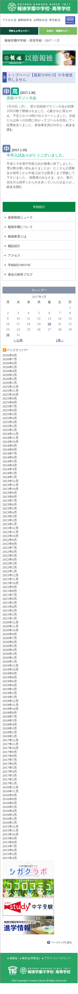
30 (8, 335)
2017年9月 (9, 752)
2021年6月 (9, 598)
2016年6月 (9, 803)
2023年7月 (9, 500)
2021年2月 (9, 614)
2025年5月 (9, 414)
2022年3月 (9, 563)
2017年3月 (9, 775)
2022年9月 (9, 540)
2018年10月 (10, 708)
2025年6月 (9, 410)
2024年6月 (9, 457)
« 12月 (18, 340)
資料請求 (23, 19)
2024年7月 (9, 453)
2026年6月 (9, 363)
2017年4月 (9, 771)
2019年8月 (9, 677)
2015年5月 (9, 854)
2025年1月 (9, 430)
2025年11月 (10, 390)
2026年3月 (9, 375)
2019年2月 (9, 693)
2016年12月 (10, 787)
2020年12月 (10, 622)
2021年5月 (9, 602)
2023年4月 (9, 512)
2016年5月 (9, 807)
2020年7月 (9, 638)
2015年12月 (10, 826)
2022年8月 (9, 543)
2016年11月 (10, 791)
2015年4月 (9, 858)
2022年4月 (9, 559)
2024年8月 (9, 449)
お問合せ (39, 19)
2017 (48, 40)
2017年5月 (9, 767)
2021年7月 (9, 595)
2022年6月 (9, 551)
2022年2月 (9, 567)
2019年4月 (9, 685)
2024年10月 (10, 441)
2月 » (59, 340)
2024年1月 (9, 477)
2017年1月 (9, 783)
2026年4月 (9, 371)
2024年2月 (9, 473)
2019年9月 (9, 673)
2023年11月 (10, 485)
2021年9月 (9, 587)
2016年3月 (9, 814)
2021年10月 (10, 583)
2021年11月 (10, 579)
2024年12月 (10, 434)
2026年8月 (9, 355)
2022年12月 (10, 528)
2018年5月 (9, 720)
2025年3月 (9, 422)
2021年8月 (9, 591)
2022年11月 (10, 532)
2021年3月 (9, 610)
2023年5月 (9, 508)
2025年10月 (10, 394)
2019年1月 (9, 697)
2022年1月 (9, 571)
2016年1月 (9, 822)
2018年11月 (10, 704)
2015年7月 (9, 846)
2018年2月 (9, 732)
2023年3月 (9, 516)
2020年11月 (10, 626)
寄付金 (53, 19)
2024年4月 (9, 465)
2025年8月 (9, 402)
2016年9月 (9, 795)
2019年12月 (10, 665)
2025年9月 (9, 398)
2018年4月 (9, 724)
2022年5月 (9, 555)
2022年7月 (9, 547)
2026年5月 (9, 367)
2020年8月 (9, 634)
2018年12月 (10, 701)
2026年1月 (9, 382)
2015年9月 (9, 838)
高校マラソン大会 (21, 98)
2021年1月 (9, 618)
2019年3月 (9, 689)
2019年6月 (9, 681)
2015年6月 (9, 850)
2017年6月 (9, 763)
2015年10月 (10, 834)
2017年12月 (10, 740)
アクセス (7, 19)
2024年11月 (10, 437)
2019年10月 (10, 669)
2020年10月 (10, 630)
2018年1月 (9, 736)
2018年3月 (9, 728)
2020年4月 (9, 650)
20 (49, 324)
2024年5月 (9, 461)
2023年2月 (9, 520)
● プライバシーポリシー (56, 958)
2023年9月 (9, 492)
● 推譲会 (12, 958)
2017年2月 (9, 779)
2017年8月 (9, 756)
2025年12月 (10, 386)
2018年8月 (9, 712)
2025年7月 (9, 406)
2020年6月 (9, 642)
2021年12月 (10, 575)
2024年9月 (9, 445)
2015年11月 (10, 830)
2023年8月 (9, 496)
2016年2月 (9, 818)
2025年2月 (9, 426)
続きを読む (14, 187)
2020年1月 (9, 661)
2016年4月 (9, 811)
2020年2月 (9, 657)
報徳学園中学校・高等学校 (23, 40)
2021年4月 (9, 606)
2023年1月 (9, 524)
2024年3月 (9, 469)
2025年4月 (9, 418)
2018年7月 (9, 716)
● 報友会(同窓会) (30, 958)
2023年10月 (10, 488)
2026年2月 (9, 379)
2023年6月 (9, 504)
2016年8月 (9, 799)
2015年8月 (9, 842)
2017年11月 (10, 744)
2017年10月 (10, 748)
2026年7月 (9, 359)
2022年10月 (10, 536)
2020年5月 (9, 646)
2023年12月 (10, 481)
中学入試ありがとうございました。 (36, 155)
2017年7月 (9, 759)
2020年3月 (9, 653)
